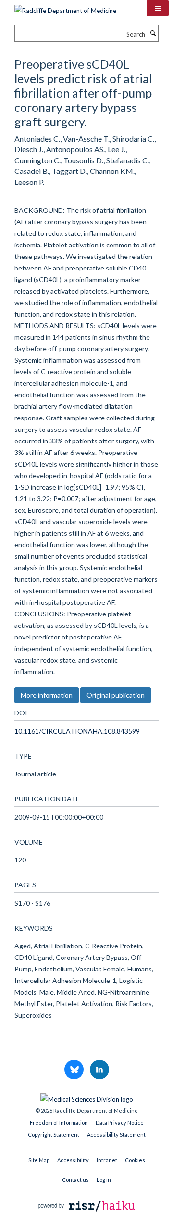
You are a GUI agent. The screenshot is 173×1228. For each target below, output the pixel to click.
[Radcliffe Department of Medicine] (65, 7)
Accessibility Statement (116, 1134)
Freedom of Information (59, 1122)
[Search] (153, 33)
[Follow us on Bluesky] (74, 1070)
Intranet (107, 1160)
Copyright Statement (53, 1134)
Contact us (75, 1180)
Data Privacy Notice (120, 1122)
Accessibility (73, 1160)
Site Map (38, 1160)
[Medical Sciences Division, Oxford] (86, 1097)
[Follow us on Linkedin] (99, 1070)
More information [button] (47, 695)
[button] (158, 8)
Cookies (135, 1160)
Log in (104, 1180)
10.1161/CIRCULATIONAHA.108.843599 (77, 731)
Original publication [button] (115, 695)
